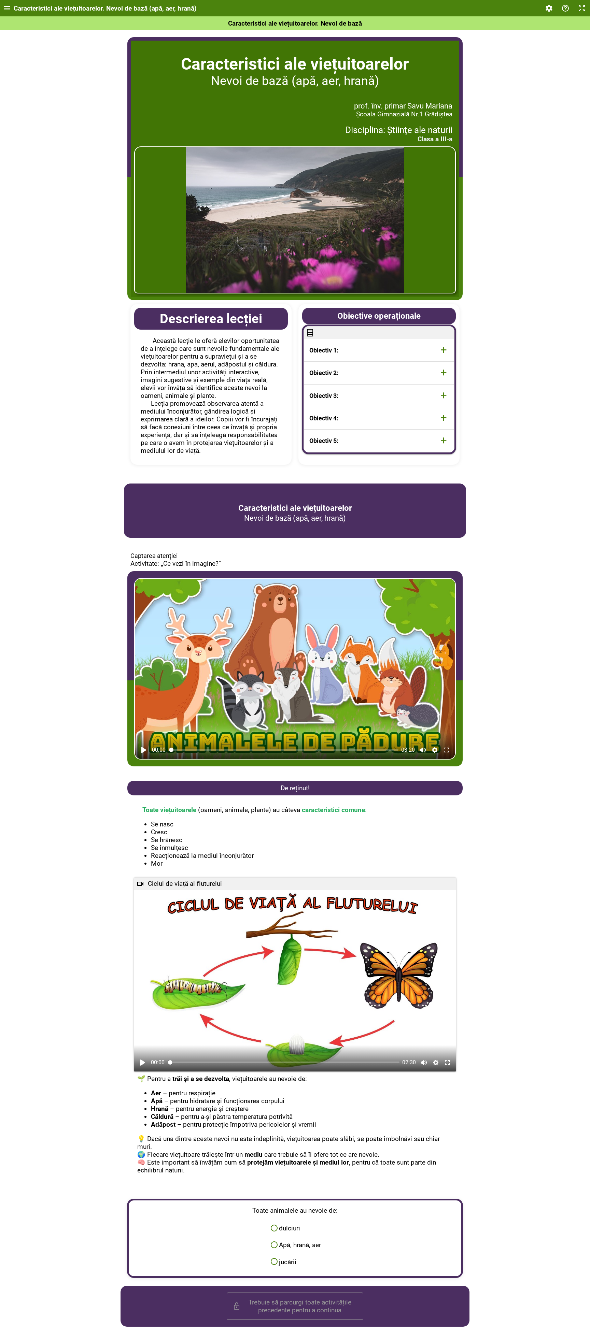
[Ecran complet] (582, 8)
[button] (379, 350)
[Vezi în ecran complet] (446, 750)
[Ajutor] (565, 8)
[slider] (284, 750)
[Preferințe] (549, 8)
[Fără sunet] (422, 750)
